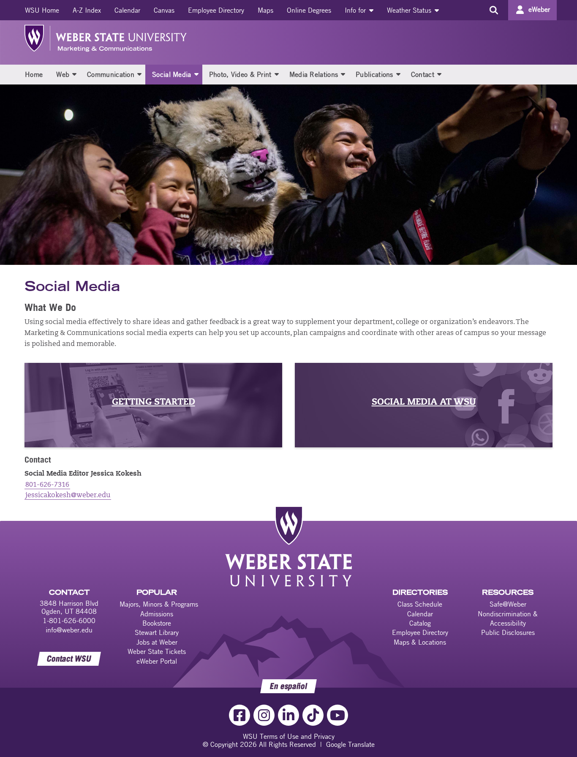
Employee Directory (216, 10)
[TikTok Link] (313, 715)
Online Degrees (309, 10)
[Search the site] (493, 10)
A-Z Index (87, 10)
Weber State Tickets (157, 651)
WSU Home (42, 10)
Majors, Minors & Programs (159, 604)
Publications (374, 74)
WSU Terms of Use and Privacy (289, 736)
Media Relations (313, 74)
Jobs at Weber (156, 642)
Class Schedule (419, 604)
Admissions (156, 614)
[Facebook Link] (239, 715)
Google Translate (350, 744)
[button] (74, 74)
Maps (265, 10)
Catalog (420, 623)
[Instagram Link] (264, 715)
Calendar (127, 10)
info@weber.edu (69, 630)
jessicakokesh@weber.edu (67, 495)
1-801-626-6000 (69, 620)
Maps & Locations (420, 642)
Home (34, 74)
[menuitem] (42, 10)
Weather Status (410, 10)
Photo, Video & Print (240, 74)
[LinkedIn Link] (288, 715)
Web (62, 74)
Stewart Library (157, 632)
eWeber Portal (156, 661)
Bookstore (156, 623)
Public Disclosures (508, 632)
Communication (110, 74)
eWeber (539, 9)
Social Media (171, 74)
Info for (356, 10)
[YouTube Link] (337, 715)
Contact (422, 74)
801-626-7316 (47, 485)
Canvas (164, 10)
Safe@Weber (508, 604)
